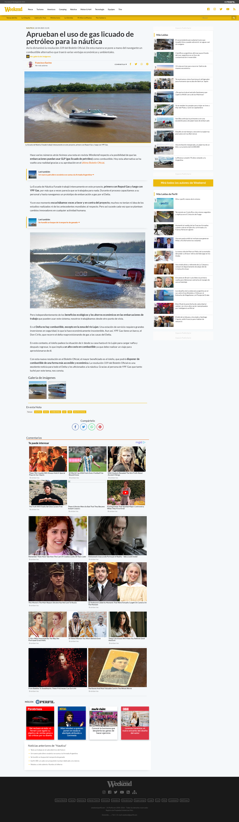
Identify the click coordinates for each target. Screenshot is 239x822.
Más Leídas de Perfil (166, 194)
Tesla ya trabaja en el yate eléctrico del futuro (48, 750)
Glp (64, 412)
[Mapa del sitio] (134, 792)
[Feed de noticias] (128, 792)
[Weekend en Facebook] (109, 792)
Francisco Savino (43, 62)
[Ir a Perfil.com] (229, 2)
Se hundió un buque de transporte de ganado (58, 222)
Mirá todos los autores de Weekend (183, 182)
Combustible (55, 412)
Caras (71, 800)
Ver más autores (41, 65)
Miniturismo (55, 18)
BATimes (184, 800)
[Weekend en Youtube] (122, 792)
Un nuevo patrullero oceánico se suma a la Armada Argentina (65, 174)
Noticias (81, 800)
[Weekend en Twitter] (115, 792)
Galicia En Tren (40, 18)
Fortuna (105, 800)
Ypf (69, 412)
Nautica (38, 412)
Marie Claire (93, 800)
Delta (46, 412)
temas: (29, 412)
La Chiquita (25, 18)
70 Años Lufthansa (84, 18)
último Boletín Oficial (93, 162)
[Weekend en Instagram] (104, 792)
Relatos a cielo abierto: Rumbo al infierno (46, 764)
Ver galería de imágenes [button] (40, 56)
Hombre (115, 800)
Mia (164, 800)
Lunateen (173, 800)
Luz (157, 800)
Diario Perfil (61, 800)
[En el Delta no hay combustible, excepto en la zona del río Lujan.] (57, 390)
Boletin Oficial (79, 412)
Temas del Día (11, 18)
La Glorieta (68, 18)
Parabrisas (126, 800)
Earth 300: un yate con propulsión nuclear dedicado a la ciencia (55, 761)
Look (151, 800)
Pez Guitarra (101, 18)
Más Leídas (162, 34)
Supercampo (140, 800)
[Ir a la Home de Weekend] (119, 784)
